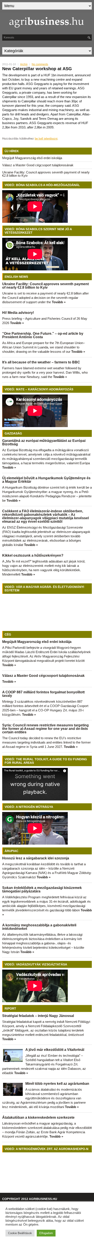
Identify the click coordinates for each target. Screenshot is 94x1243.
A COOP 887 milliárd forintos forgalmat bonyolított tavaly (43, 693)
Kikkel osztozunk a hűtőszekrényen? (32, 555)
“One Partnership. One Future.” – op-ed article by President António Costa (42, 335)
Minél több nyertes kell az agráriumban (57, 1083)
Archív (24, 64)
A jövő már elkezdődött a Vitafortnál (54, 1050)
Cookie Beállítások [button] (20, 1233)
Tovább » (59, 302)
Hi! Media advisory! (18, 312)
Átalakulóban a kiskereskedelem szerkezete (38, 1117)
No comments (40, 64)
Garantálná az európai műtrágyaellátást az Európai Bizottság (43, 442)
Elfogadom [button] (46, 1233)
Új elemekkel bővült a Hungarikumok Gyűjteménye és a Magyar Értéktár (46, 479)
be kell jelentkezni (46, 138)
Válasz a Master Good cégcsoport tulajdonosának (37, 165)
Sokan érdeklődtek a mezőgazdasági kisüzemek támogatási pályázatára (42, 889)
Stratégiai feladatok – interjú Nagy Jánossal (38, 1016)
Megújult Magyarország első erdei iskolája (32, 158)
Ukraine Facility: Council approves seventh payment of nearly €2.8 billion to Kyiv (46, 173)
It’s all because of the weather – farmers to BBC (41, 362)
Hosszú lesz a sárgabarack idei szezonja (35, 858)
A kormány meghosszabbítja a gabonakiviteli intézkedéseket (39, 926)
